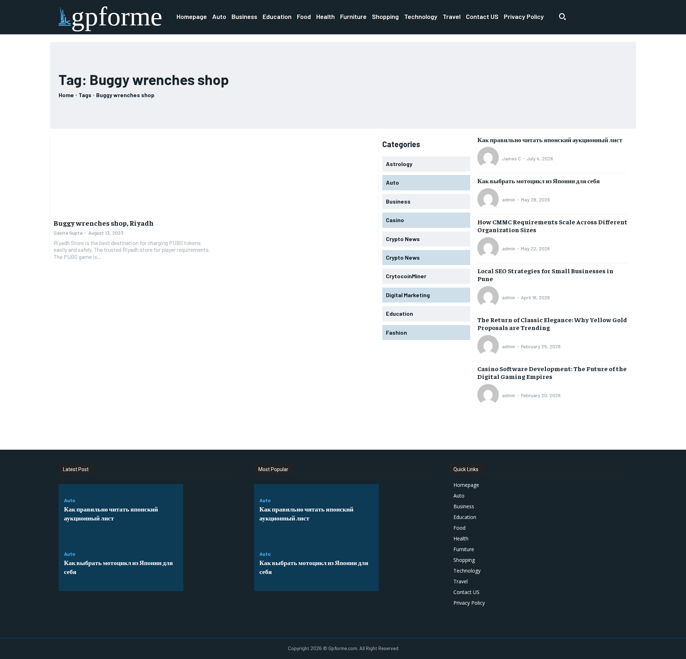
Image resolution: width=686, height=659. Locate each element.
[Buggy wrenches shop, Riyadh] (132, 175)
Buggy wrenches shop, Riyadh (104, 222)
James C (511, 158)
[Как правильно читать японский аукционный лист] (210, 511)
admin (508, 199)
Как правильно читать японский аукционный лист (549, 139)
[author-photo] (489, 158)
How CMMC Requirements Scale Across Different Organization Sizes (552, 226)
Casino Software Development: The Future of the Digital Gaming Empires (552, 372)
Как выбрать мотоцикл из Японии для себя (538, 180)
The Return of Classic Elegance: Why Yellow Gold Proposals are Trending (552, 323)
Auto (69, 500)
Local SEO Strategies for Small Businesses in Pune (545, 274)
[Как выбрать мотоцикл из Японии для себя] (210, 564)
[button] (562, 16)
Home (66, 94)
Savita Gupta (68, 233)
